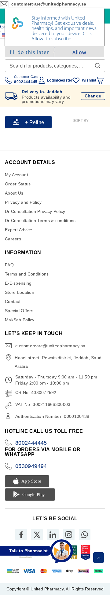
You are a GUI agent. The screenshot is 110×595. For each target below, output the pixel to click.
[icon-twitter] (37, 534)
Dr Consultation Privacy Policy (35, 211)
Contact (12, 301)
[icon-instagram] (69, 534)
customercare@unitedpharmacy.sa (50, 345)
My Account (16, 174)
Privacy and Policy (23, 202)
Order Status (18, 183)
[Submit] (97, 64)
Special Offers (19, 310)
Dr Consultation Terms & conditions (40, 220)
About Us (14, 193)
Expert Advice (18, 229)
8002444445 (31, 443)
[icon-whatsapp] (84, 534)
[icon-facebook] (21, 534)
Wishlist (89, 80)
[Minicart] (100, 80)
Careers (13, 238)
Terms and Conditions (27, 274)
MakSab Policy (20, 319)
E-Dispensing (18, 283)
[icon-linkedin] (53, 534)
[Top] (98, 557)
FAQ (9, 264)
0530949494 (31, 466)
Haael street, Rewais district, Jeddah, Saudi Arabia (58, 362)
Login (52, 80)
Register (65, 80)
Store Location (19, 292)
